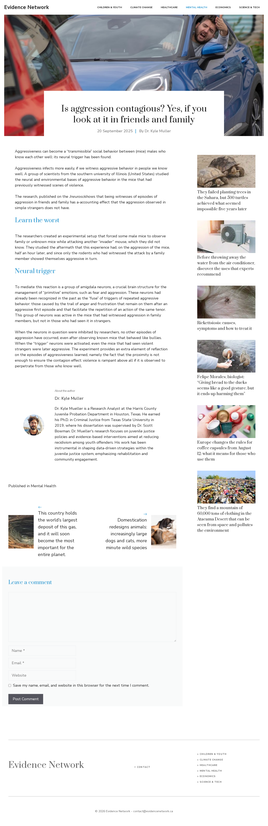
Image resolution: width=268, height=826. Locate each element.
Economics (223, 7)
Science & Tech (249, 7)
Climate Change (141, 7)
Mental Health (196, 7)
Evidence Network (26, 7)
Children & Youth (109, 7)
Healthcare (169, 7)
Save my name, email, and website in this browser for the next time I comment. (81, 685)
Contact (143, 767)
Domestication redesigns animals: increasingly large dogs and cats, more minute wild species (126, 534)
